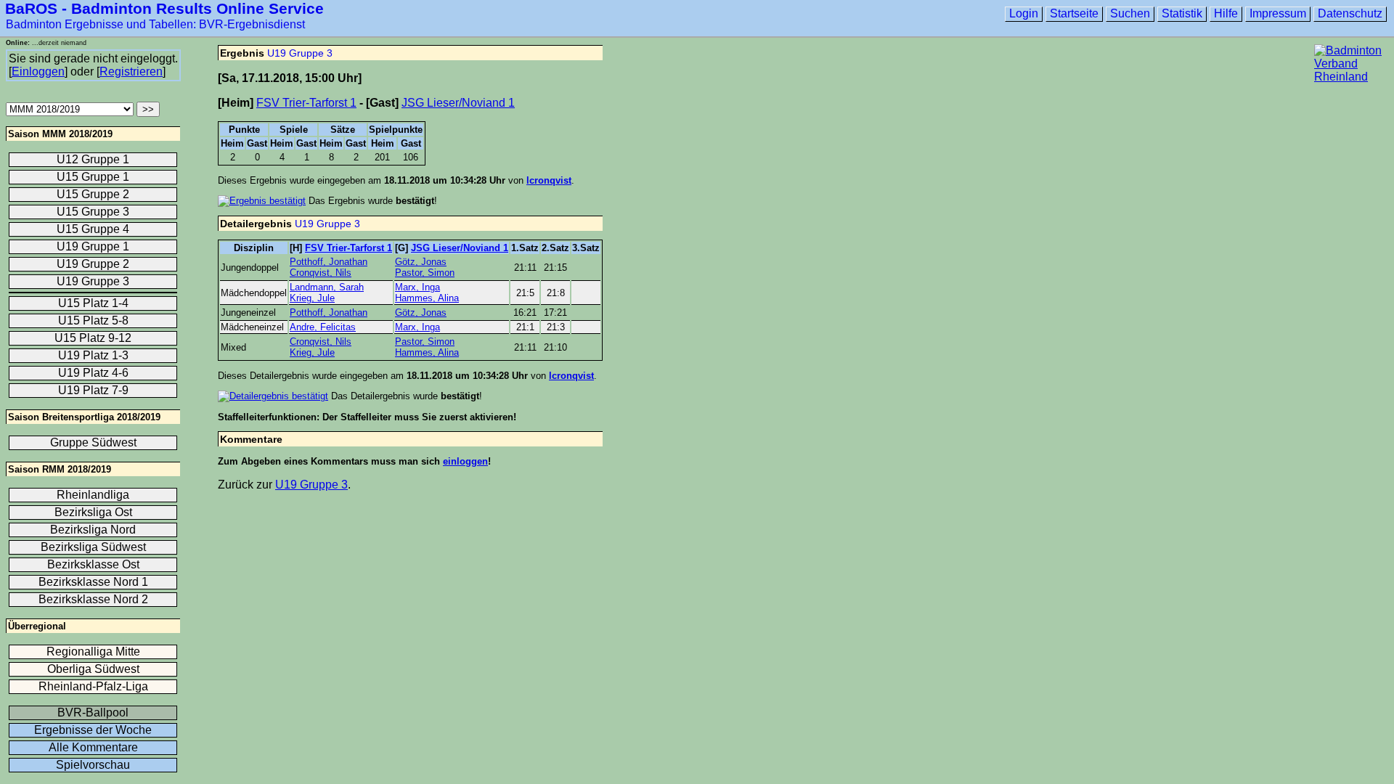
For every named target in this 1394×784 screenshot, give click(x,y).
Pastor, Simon (425, 272)
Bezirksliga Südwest (93, 547)
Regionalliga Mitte (93, 651)
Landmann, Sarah (327, 287)
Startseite (1074, 13)
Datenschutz (1350, 13)
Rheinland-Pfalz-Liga (93, 686)
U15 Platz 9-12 (92, 338)
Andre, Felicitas (323, 327)
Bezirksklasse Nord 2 (93, 599)
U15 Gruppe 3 (93, 211)
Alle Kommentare (93, 747)
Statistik (1182, 13)
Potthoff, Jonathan (328, 261)
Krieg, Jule (312, 298)
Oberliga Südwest (93, 669)
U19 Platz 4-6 (93, 373)
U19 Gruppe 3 (300, 53)
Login (1023, 13)
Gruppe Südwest (93, 442)
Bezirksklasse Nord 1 (93, 582)
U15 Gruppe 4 (93, 229)
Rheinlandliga (93, 495)
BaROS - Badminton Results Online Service (164, 8)
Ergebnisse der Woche (93, 730)
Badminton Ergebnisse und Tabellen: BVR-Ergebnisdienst (155, 24)
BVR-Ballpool (93, 712)
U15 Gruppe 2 (93, 194)
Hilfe (1226, 13)
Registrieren (131, 71)
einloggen (465, 461)
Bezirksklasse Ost (93, 564)
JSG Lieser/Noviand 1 (458, 103)
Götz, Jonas (421, 261)
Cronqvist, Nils (320, 272)
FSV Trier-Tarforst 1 (306, 103)
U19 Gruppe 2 (93, 264)
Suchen (1130, 13)
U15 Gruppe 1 (93, 177)
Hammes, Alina (427, 298)
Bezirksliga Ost (93, 512)
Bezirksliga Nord (93, 529)
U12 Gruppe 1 (93, 159)
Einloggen (38, 71)
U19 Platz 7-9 (93, 390)
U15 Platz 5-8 (93, 320)
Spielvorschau (93, 765)
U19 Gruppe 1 (93, 246)
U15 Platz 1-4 (93, 303)
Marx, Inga (417, 287)
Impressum (1278, 13)
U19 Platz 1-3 (93, 355)
